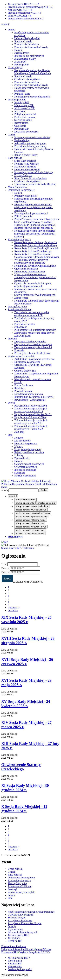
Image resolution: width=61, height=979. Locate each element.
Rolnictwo (19, 388)
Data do (5, 572)
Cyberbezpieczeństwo (25, 466)
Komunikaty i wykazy (19, 239)
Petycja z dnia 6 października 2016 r (33, 414)
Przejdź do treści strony (24, 12)
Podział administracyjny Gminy (30, 146)
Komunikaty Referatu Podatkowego (32, 251)
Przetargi (12, 338)
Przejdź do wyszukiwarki (25, 18)
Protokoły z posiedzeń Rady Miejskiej (33, 172)
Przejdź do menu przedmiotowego (30, 7)
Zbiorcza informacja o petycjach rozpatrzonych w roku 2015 (30, 410)
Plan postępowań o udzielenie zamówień (35, 329)
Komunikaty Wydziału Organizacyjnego (35, 265)
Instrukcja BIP (21, 102)
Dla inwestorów (22, 440)
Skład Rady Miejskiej (25, 160)
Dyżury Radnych (23, 175)
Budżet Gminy (21, 140)
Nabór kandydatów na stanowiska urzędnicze (31, 911)
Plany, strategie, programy (27, 449)
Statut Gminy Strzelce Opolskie (30, 178)
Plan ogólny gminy (17, 306)
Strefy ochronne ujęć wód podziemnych (34, 294)
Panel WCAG (19, 15)
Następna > (14, 607)
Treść (4, 564)
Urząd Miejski (15, 67)
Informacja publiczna (25, 469)
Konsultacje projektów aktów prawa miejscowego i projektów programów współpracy (33, 207)
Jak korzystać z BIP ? (19, 957)
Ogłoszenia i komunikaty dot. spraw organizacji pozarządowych (32, 284)
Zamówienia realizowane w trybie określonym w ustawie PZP (31, 314)
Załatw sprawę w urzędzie (21, 356)
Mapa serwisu (20, 9)
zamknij (5, 24)
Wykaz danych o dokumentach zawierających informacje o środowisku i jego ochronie (35, 277)
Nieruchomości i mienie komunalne (32, 379)
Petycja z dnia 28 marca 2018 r (30, 417)
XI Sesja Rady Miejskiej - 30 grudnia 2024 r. (25, 787)
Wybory (18, 446)
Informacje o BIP (17, 99)
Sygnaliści (19, 472)
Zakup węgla (21, 297)
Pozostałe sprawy (23, 391)
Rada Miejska (15, 157)
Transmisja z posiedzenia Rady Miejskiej (35, 184)
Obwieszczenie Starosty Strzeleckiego (21, 766)
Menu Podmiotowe (17, 187)
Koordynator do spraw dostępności (32, 96)
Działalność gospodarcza (27, 362)
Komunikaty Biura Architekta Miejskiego (35, 245)
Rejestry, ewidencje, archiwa (29, 452)
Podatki (18, 382)
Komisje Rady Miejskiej (26, 163)
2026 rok (19, 431)
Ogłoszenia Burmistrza (26, 268)
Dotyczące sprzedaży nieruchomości (33, 347)
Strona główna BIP (11, 548)
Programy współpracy (25, 195)
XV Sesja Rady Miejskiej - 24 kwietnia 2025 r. (25, 703)
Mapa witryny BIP (24, 105)
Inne (10, 434)
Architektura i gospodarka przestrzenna (34, 359)
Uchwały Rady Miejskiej (27, 38)
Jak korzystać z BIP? (23, 4)
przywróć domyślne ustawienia (30, 533)
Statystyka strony (23, 120)
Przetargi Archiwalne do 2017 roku (32, 353)
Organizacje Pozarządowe (21, 190)
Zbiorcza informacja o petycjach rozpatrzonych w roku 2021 (30, 421)
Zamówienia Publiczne (19, 309)
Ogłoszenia (20, 125)
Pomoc (11, 29)
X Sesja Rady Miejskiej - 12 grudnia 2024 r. (24, 808)
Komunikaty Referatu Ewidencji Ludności (36, 248)
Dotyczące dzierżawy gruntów (30, 341)
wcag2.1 (13, 496)
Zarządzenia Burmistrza (26, 44)
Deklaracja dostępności (26, 131)
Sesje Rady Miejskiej (25, 166)
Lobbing (18, 455)
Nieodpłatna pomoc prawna (28, 394)
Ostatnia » (13, 610)
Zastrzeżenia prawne (24, 117)
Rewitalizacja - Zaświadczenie (30, 399)
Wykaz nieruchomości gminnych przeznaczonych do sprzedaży (31, 261)
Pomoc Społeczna (23, 385)
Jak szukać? (20, 61)
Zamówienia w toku (24, 324)
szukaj (4, 490)
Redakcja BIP (21, 64)
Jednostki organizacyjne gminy (30, 143)
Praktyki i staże (22, 93)
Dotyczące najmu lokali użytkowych (33, 344)
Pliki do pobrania (23, 216)
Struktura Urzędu (23, 41)
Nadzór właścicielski (25, 475)
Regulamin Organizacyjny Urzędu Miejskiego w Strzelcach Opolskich (32, 72)
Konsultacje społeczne (25, 443)
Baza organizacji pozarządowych (31, 213)
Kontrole (18, 437)
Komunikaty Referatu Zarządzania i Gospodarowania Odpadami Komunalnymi (36, 255)
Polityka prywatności (25, 114)
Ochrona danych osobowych (29, 464)
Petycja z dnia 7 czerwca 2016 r (30, 405)
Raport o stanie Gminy (26, 155)
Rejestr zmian (21, 122)
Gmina (11, 134)
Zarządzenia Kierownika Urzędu (31, 47)
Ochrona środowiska (25, 370)
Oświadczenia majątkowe (27, 79)
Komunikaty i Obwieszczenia (29, 271)
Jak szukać (19, 111)
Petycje (11, 402)
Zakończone (20, 327)
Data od (5, 568)
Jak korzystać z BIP (24, 108)
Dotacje (18, 50)
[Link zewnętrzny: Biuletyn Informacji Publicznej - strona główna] (4, 542)
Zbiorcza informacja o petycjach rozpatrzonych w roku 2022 (30, 427)
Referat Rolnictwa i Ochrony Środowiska (35, 242)
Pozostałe (19, 350)
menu (4, 487)
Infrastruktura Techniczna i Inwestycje (34, 396)
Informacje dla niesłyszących (29, 55)
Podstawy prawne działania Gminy (32, 137)
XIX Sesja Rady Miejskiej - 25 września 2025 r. (26, 619)
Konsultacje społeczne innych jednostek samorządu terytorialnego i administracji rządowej (34, 233)
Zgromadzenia (21, 53)
